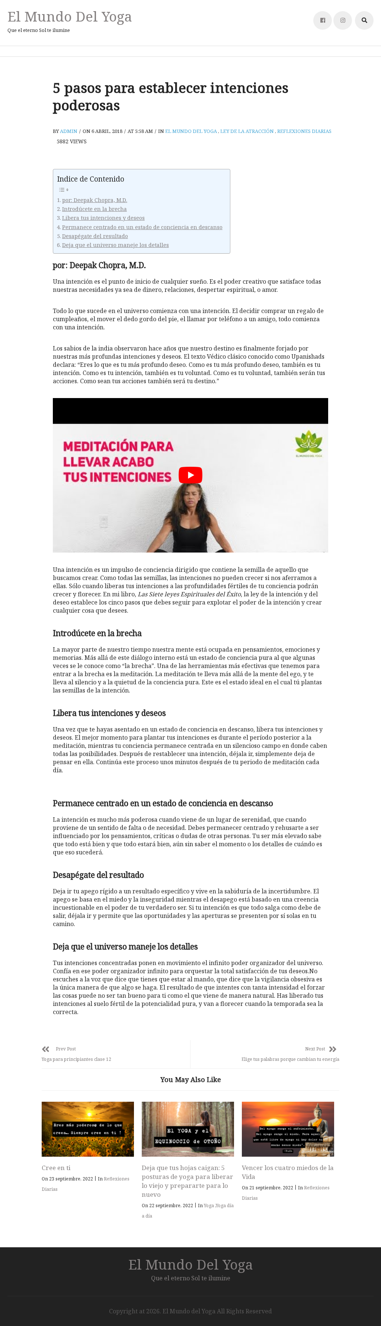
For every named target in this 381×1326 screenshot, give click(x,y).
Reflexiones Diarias (304, 131)
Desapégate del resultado (95, 236)
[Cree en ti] (88, 1129)
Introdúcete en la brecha (94, 208)
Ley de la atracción (247, 131)
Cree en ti (56, 1167)
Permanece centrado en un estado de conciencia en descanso (142, 227)
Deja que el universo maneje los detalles (115, 244)
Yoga (209, 1205)
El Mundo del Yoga (69, 16)
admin (68, 131)
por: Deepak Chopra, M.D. (94, 199)
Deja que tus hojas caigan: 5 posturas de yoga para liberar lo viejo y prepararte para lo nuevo (187, 1181)
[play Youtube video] (190, 475)
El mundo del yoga (191, 131)
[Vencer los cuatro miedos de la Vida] (288, 1129)
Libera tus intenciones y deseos (103, 217)
